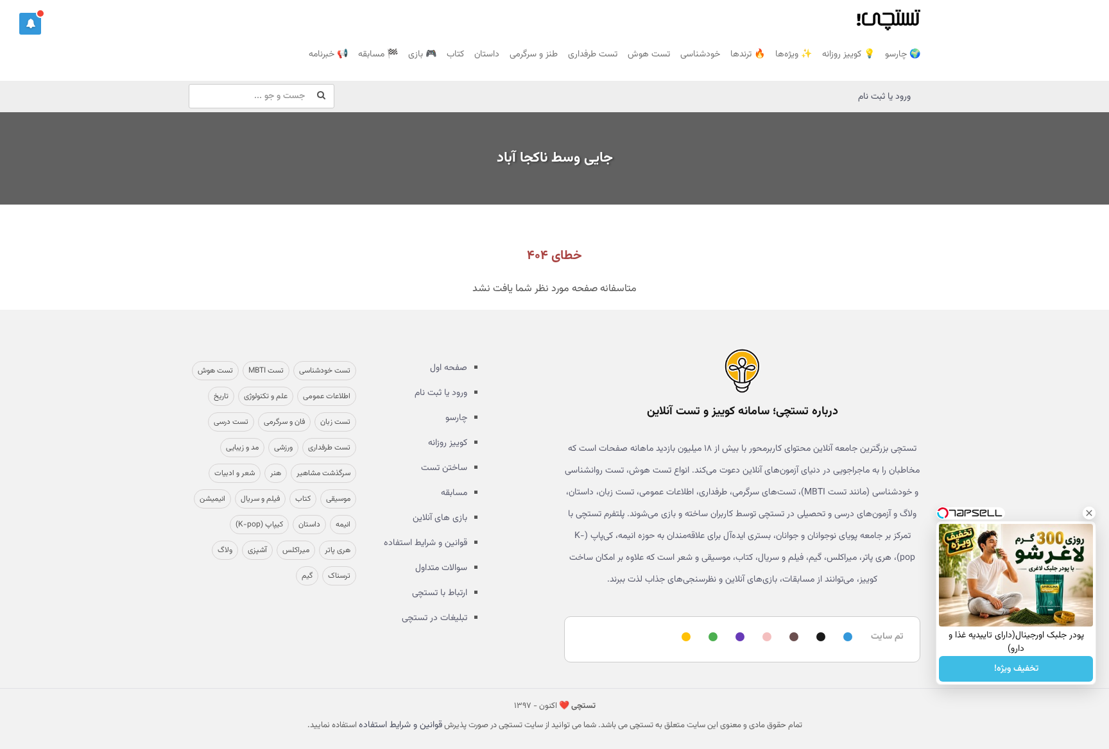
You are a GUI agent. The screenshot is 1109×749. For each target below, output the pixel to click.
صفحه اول (448, 368)
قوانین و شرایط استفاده (425, 543)
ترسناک (339, 576)
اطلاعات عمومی (326, 396)
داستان (486, 54)
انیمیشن (212, 499)
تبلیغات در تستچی (434, 618)
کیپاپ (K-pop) (259, 524)
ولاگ (225, 550)
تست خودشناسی (324, 370)
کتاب (455, 54)
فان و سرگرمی (284, 422)
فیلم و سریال (260, 499)
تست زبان (335, 422)
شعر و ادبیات (234, 473)
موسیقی (338, 499)
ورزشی (283, 447)
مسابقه (454, 493)
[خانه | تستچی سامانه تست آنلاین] (888, 16)
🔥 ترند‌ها (747, 54)
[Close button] (1089, 513)
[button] (30, 24)
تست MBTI (266, 370)
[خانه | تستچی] (742, 370)
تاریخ (221, 396)
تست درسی (231, 422)
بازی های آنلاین (440, 518)
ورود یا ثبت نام (884, 97)
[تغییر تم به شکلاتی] (792, 638)
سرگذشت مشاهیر (323, 473)
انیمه (343, 524)
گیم (307, 576)
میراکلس (295, 550)
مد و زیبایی (242, 447)
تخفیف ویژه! (1016, 669)
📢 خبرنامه (328, 54)
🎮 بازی (422, 54)
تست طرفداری (592, 54)
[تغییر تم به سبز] (711, 638)
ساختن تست (444, 468)
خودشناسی (700, 54)
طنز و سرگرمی (534, 54)
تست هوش (649, 54)
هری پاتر (337, 550)
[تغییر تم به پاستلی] (765, 638)
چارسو (456, 418)
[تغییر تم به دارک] (818, 638)
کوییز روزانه (447, 443)
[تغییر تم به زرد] (684, 638)
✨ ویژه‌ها (793, 54)
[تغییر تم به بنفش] (738, 638)
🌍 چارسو (902, 54)
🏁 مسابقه (378, 54)
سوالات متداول (441, 568)
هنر (275, 473)
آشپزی (257, 550)
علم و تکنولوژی (266, 396)
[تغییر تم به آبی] (845, 638)
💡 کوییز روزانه (848, 54)
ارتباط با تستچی (439, 593)
